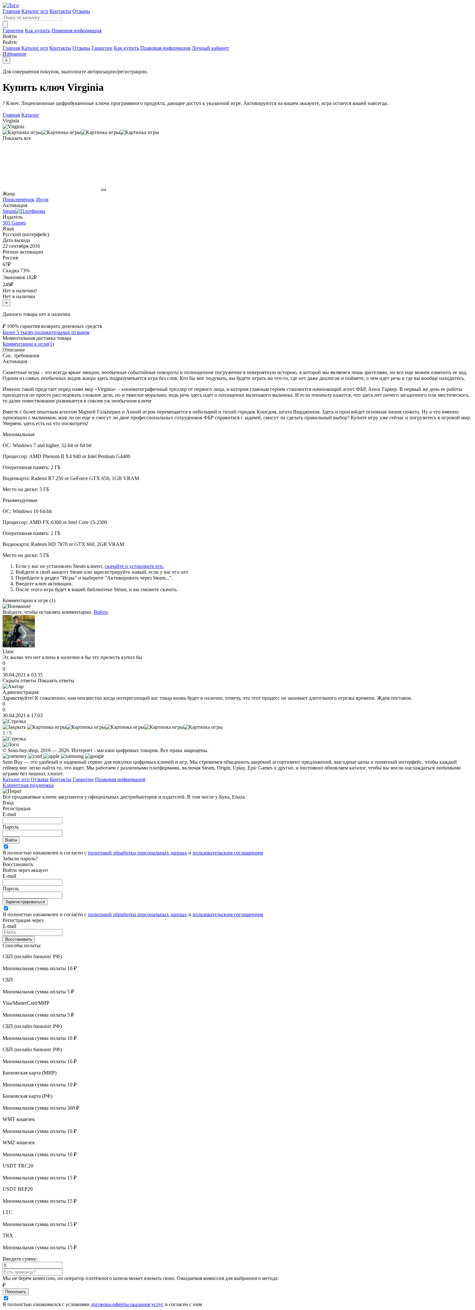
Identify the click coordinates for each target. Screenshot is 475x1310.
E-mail (9, 814)
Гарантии (13, 30)
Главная (11, 11)
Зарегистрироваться (25, 901)
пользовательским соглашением (228, 852)
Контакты (60, 11)
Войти (101, 612)
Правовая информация (76, 30)
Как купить (37, 30)
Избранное (14, 54)
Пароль (11, 827)
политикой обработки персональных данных (137, 852)
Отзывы (81, 11)
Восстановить (18, 939)
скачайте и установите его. (134, 566)
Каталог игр (34, 11)
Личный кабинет (210, 48)
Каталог (30, 115)
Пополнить (15, 1291)
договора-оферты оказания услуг (127, 1304)
